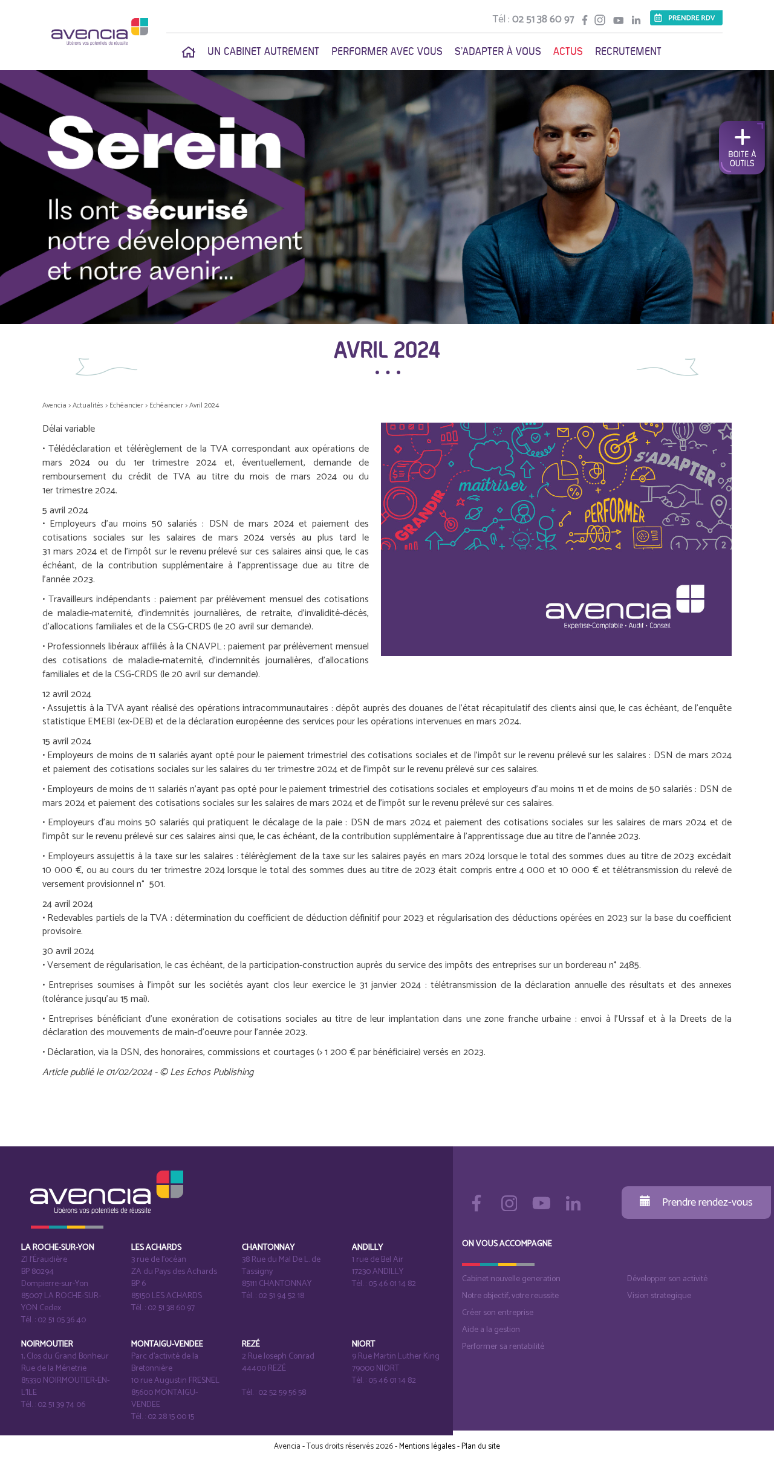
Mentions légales (427, 1446)
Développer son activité (667, 1279)
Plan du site (480, 1446)
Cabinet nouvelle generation (511, 1279)
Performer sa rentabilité (503, 1347)
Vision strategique (659, 1296)
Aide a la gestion (491, 1330)
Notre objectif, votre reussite (510, 1296)
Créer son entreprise (497, 1313)
